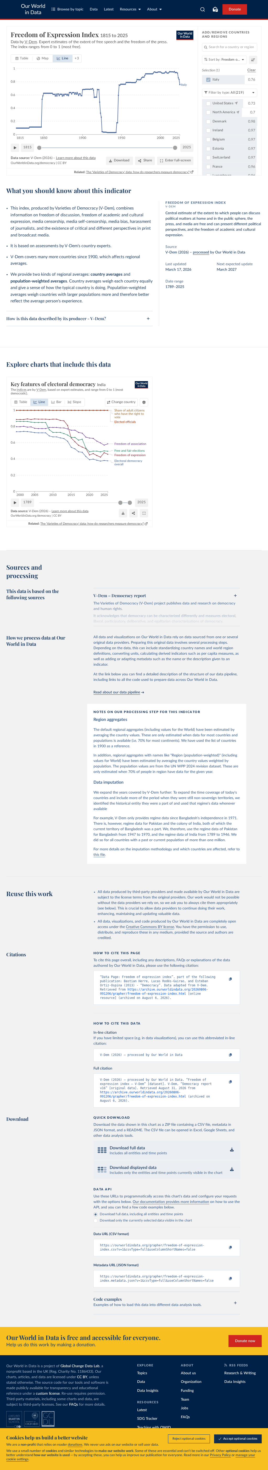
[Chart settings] (144, 402)
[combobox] (203, 9)
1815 (27, 147)
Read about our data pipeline (116, 692)
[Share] (133, 513)
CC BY (62, 163)
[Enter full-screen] (144, 513)
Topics (142, 1373)
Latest (109, 9)
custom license (48, 1393)
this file (99, 855)
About (152, 9)
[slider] (39, 148)
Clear (251, 70)
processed (201, 252)
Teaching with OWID (154, 1427)
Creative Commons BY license (150, 927)
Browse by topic (70, 9)
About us (188, 1373)
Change (123, 402)
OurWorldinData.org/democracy (33, 163)
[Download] (123, 513)
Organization (191, 1382)
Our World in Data (33, 9)
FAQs (73, 1404)
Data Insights (147, 1391)
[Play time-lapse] (15, 148)
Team (185, 1399)
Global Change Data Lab (79, 1366)
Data (94, 9)
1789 (27, 502)
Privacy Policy (220, 1455)
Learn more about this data (76, 158)
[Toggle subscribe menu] (215, 9)
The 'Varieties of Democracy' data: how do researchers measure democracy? (137, 172)
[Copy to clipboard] (225, 979)
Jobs (184, 1408)
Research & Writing (240, 1373)
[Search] (203, 9)
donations (75, 1444)
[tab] (21, 58)
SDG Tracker (147, 1419)
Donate (235, 9)
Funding (187, 1391)
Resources (128, 9)
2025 (187, 147)
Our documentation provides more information (171, 1202)
